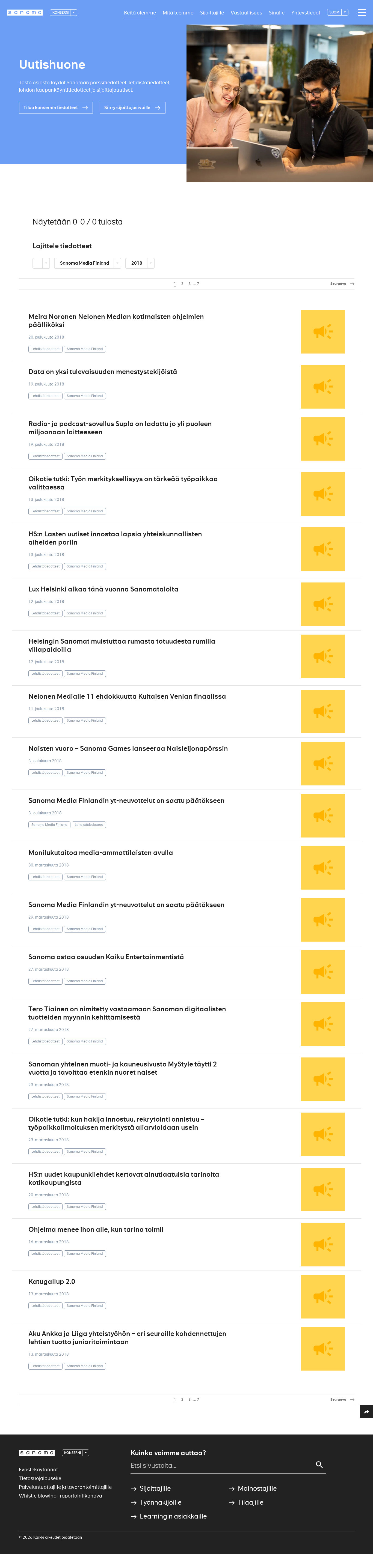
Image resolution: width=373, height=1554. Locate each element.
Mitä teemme (178, 12)
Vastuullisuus (246, 12)
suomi (335, 12)
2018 (137, 263)
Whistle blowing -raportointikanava (60, 1496)
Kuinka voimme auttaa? (168, 1453)
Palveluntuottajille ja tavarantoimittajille (65, 1487)
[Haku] (319, 1465)
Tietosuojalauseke (40, 1478)
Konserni (61, 12)
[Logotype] (37, 1453)
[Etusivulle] (25, 13)
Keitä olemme (140, 12)
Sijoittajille (212, 12)
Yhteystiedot (305, 12)
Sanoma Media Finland (85, 263)
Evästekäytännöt (38, 1469)
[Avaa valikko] (360, 12)
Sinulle (277, 12)
